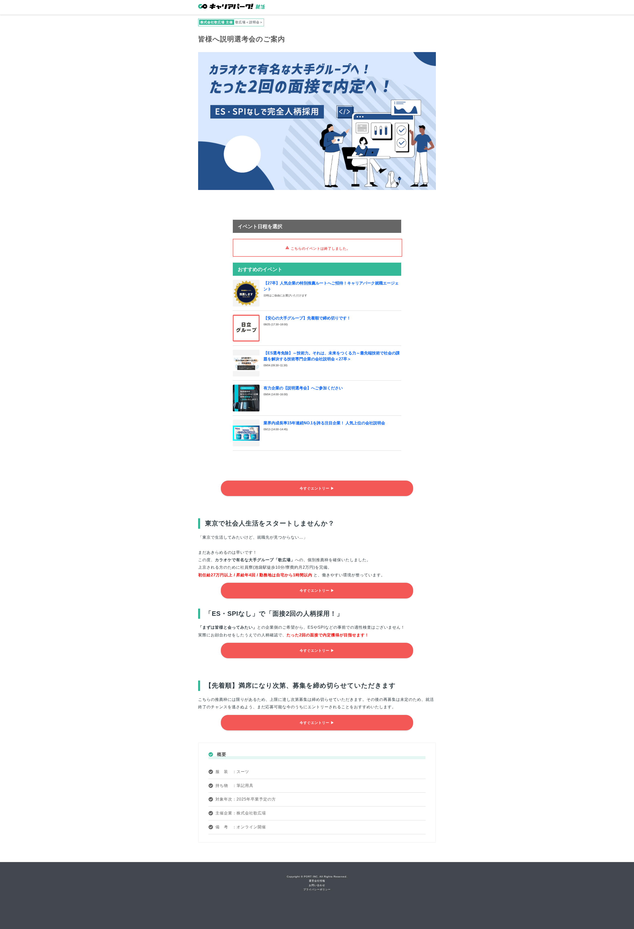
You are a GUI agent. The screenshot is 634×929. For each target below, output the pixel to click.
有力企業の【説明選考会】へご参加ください (303, 388)
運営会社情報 (317, 880)
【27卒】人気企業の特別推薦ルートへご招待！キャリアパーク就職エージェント (331, 286)
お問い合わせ (317, 885)
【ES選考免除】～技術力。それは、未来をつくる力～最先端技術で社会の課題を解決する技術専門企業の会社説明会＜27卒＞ (332, 356)
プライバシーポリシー (317, 889)
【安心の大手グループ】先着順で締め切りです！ (307, 318)
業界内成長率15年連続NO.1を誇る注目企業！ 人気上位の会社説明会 (324, 423)
